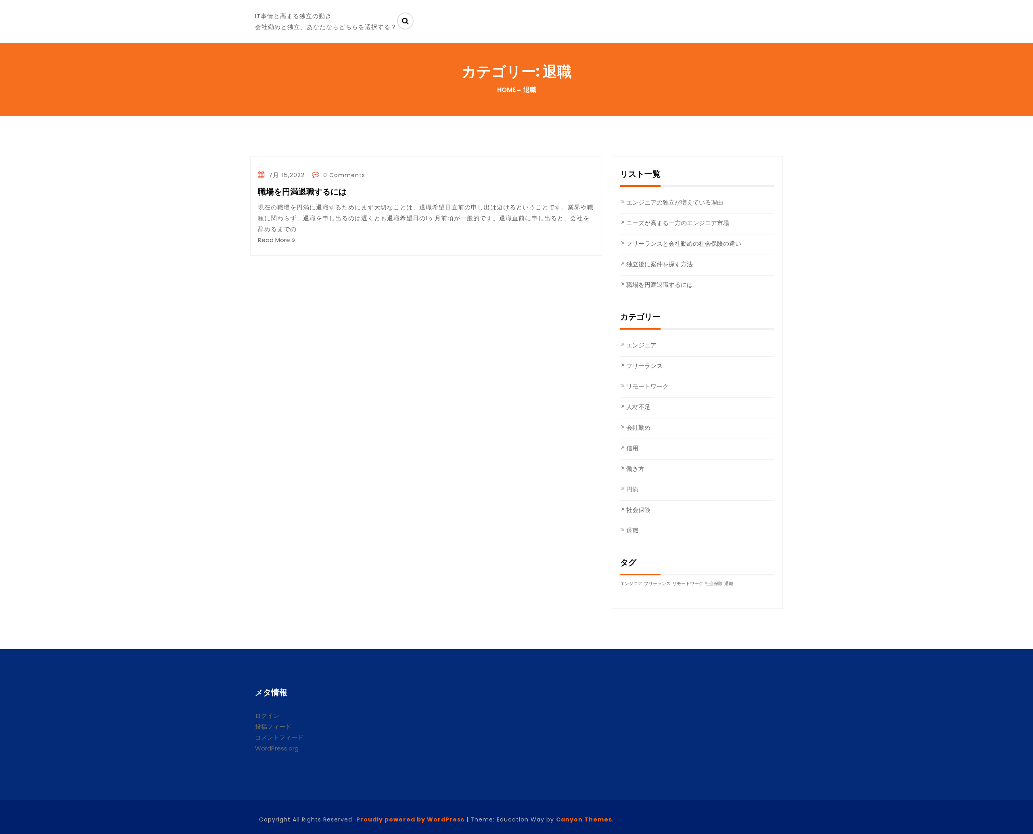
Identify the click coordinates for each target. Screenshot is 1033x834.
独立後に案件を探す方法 (659, 264)
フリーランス (644, 366)
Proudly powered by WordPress (410, 819)
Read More (275, 240)
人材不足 (638, 407)
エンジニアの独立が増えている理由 (674, 202)
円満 (632, 489)
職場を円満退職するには (302, 192)
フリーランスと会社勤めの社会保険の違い (683, 243)
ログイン (267, 715)
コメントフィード (279, 737)
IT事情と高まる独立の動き (293, 16)
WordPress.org (277, 748)
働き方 (635, 468)
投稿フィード (273, 726)
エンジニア (641, 345)
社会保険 (638, 510)
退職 (632, 530)
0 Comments (343, 175)
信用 (632, 448)
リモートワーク (647, 386)
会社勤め (638, 427)
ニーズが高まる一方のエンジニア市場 (677, 223)
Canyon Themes (584, 819)
